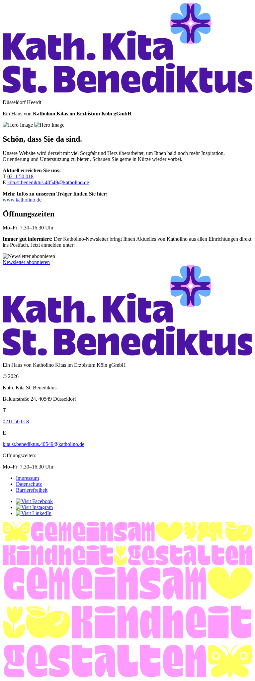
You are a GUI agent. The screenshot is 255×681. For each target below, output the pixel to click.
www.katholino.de (22, 200)
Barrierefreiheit (31, 490)
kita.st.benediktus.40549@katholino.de (48, 182)
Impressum (27, 478)
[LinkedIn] (33, 513)
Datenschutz (29, 484)
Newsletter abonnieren (26, 262)
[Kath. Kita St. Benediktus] (127, 91)
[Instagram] (34, 507)
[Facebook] (34, 501)
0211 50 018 (20, 176)
